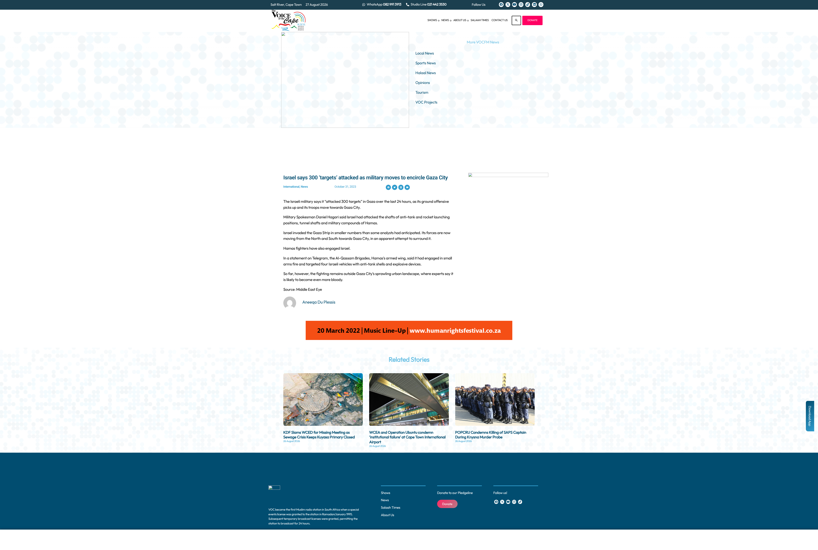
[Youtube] (514, 4)
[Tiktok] (527, 4)
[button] (388, 187)
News (304, 187)
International (291, 187)
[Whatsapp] (541, 4)
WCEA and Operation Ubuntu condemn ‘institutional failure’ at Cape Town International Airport (407, 437)
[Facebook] (501, 4)
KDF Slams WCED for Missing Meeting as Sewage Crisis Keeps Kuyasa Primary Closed (319, 435)
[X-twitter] (507, 4)
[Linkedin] (534, 4)
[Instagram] (521, 4)
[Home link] (288, 20)
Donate (532, 20)
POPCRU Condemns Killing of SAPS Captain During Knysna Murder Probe (490, 435)
